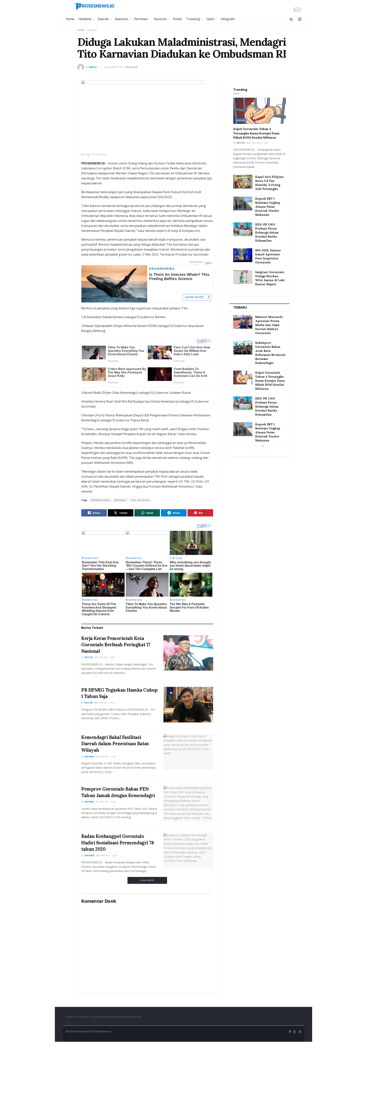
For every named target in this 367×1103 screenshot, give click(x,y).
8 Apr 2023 (102, 702)
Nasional (121, 19)
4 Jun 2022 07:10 (113, 67)
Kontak (94, 1016)
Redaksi (107, 1016)
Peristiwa (140, 19)
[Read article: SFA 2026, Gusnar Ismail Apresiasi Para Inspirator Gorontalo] (242, 255)
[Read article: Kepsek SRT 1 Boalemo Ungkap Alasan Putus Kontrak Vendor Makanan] (242, 203)
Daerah (103, 19)
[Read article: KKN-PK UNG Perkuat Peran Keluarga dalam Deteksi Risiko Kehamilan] (242, 229)
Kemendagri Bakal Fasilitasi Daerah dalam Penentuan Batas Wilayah (115, 743)
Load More (147, 880)
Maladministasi (100, 500)
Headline (85, 19)
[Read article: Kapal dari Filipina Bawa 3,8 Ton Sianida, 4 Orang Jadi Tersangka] (242, 182)
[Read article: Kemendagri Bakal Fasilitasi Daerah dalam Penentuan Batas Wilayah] (188, 752)
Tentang (81, 1016)
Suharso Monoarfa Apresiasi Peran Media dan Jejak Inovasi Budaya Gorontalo (269, 325)
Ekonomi (160, 19)
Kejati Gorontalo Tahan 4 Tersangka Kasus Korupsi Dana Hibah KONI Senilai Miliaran (256, 133)
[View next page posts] (263, 446)
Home (70, 19)
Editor (93, 67)
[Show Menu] (299, 19)
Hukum (240, 120)
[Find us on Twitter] (299, 1031)
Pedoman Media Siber (129, 1016)
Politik (177, 19)
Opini (210, 19)
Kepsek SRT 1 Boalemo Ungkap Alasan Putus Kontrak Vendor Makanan (267, 207)
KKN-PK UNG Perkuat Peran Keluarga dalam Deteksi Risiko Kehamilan (266, 232)
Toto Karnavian (140, 500)
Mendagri (120, 500)
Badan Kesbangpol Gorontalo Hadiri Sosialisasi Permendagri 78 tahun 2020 (117, 842)
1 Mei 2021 (103, 756)
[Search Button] (291, 19)
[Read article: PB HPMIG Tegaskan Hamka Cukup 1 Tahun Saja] (188, 704)
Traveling (193, 19)
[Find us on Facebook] (290, 1031)
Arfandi (89, 756)
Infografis (228, 19)
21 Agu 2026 (255, 142)
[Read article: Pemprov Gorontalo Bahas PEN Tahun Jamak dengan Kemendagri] (188, 803)
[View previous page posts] (256, 446)
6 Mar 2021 (104, 855)
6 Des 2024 (102, 657)
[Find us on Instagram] (294, 1031)
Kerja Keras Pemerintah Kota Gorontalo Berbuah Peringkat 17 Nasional (115, 644)
